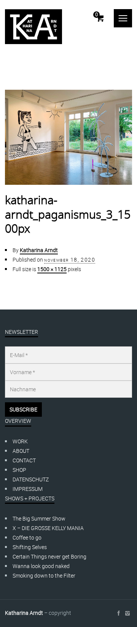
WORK (20, 441)
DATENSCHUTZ (31, 479)
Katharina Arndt (39, 250)
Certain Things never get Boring (49, 556)
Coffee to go (27, 537)
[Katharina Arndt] (33, 26)
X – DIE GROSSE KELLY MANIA (48, 528)
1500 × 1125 (52, 269)
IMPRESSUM (28, 488)
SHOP (19, 469)
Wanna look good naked (41, 566)
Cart (96, 14)
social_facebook (118, 613)
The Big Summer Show (39, 518)
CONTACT (24, 460)
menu (123, 18)
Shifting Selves (30, 547)
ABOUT (21, 450)
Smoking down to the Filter (44, 575)
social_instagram (127, 613)
